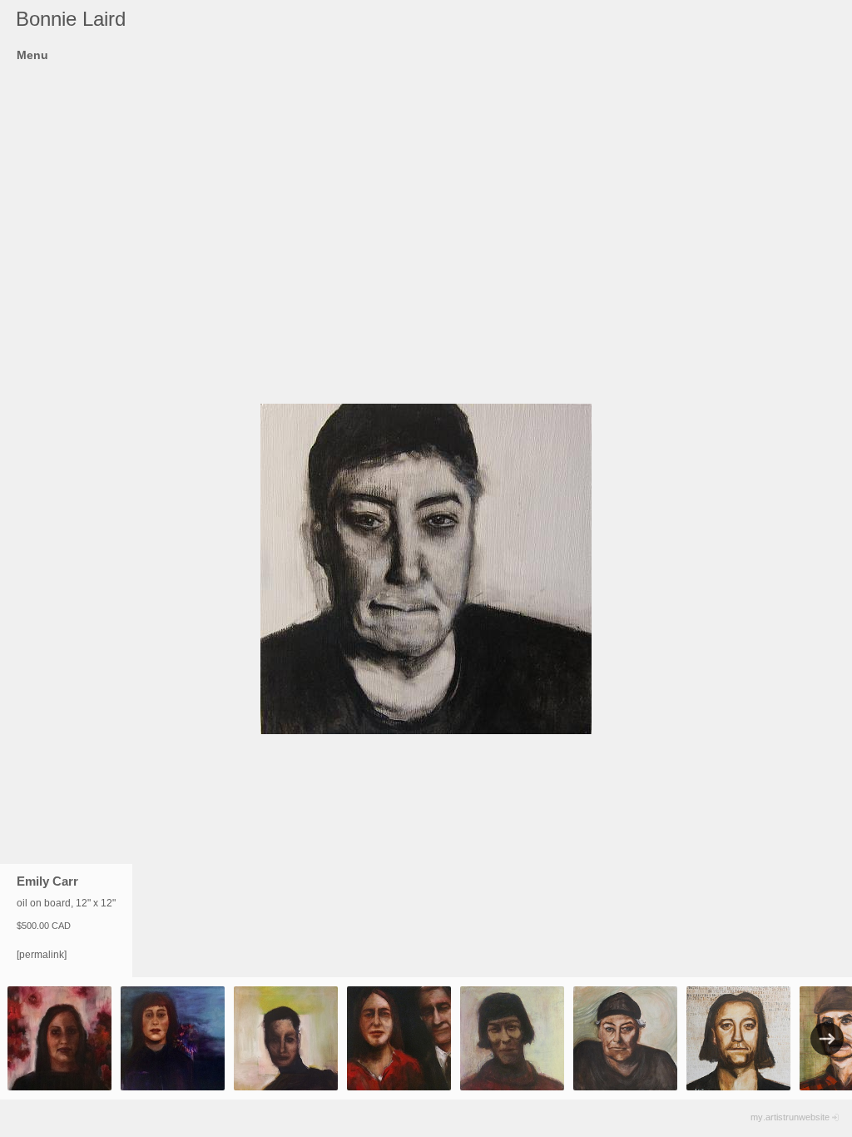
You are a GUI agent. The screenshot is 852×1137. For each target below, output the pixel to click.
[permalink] (42, 955)
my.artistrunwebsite (790, 1117)
